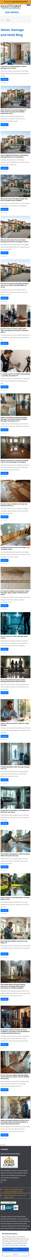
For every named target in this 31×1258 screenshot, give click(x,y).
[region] (15, 1244)
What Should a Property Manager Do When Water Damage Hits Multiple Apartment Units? (13, 111)
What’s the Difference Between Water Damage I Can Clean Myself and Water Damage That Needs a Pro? (14, 419)
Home (2, 20)
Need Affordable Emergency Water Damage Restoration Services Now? (13, 680)
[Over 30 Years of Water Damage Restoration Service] (11, 6)
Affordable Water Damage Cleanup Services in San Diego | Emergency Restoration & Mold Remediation (13, 986)
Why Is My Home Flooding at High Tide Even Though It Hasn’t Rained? (14, 199)
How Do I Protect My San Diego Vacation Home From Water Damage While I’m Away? (15, 285)
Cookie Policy (22, 1245)
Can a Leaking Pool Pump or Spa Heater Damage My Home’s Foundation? (14, 156)
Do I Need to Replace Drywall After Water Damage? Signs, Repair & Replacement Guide (15, 592)
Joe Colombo (4, 82)
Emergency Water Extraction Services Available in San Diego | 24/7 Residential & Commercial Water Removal (15, 1031)
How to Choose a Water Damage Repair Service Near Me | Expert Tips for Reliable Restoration (15, 1076)
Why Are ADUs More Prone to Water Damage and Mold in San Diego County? (15, 240)
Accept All (15, 1249)
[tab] (15, 1190)
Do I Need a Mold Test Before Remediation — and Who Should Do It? (15, 375)
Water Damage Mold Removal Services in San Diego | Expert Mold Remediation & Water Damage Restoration (15, 1122)
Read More (4, 79)
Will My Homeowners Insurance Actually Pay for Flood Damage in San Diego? (14, 461)
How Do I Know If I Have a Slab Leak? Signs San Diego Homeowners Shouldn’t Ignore (15, 330)
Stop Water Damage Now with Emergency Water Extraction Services (15, 855)
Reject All (15, 1254)
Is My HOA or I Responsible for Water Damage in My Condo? (13, 67)
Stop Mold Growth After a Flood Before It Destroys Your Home (15, 811)
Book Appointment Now (16, 2)
